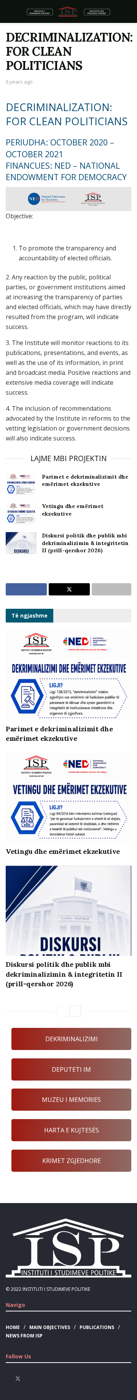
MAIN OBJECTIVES (49, 1327)
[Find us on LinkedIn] (37, 1378)
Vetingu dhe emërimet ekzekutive (63, 851)
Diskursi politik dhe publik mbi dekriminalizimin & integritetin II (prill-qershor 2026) (85, 543)
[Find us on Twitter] (18, 1378)
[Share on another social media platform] (111, 589)
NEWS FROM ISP (24, 1335)
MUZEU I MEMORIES (71, 1099)
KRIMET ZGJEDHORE (71, 1160)
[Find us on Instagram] (28, 1378)
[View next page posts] (75, 1011)
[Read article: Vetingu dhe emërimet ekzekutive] (21, 513)
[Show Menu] (9, 11)
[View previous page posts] (61, 1011)
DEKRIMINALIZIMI (71, 1039)
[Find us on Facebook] (8, 1378)
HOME (13, 1327)
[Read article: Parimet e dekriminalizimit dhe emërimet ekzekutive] (21, 484)
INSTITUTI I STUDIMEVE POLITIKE (56, 1289)
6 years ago (19, 81)
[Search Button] (128, 11)
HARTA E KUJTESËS (71, 1130)
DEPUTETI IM (71, 1069)
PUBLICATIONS (97, 1327)
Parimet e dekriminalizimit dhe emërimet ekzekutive (85, 480)
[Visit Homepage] (68, 11)
